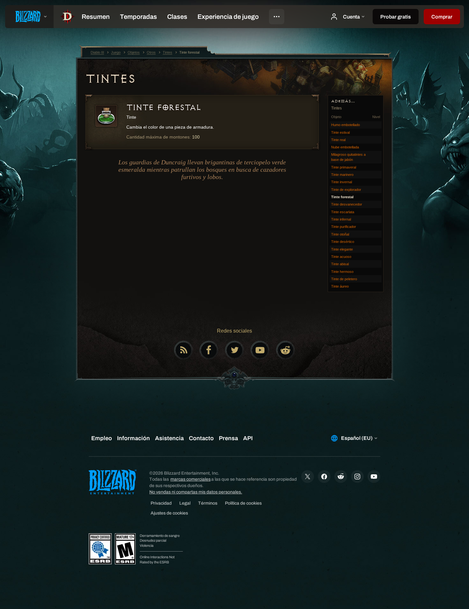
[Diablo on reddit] (285, 350)
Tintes (110, 78)
